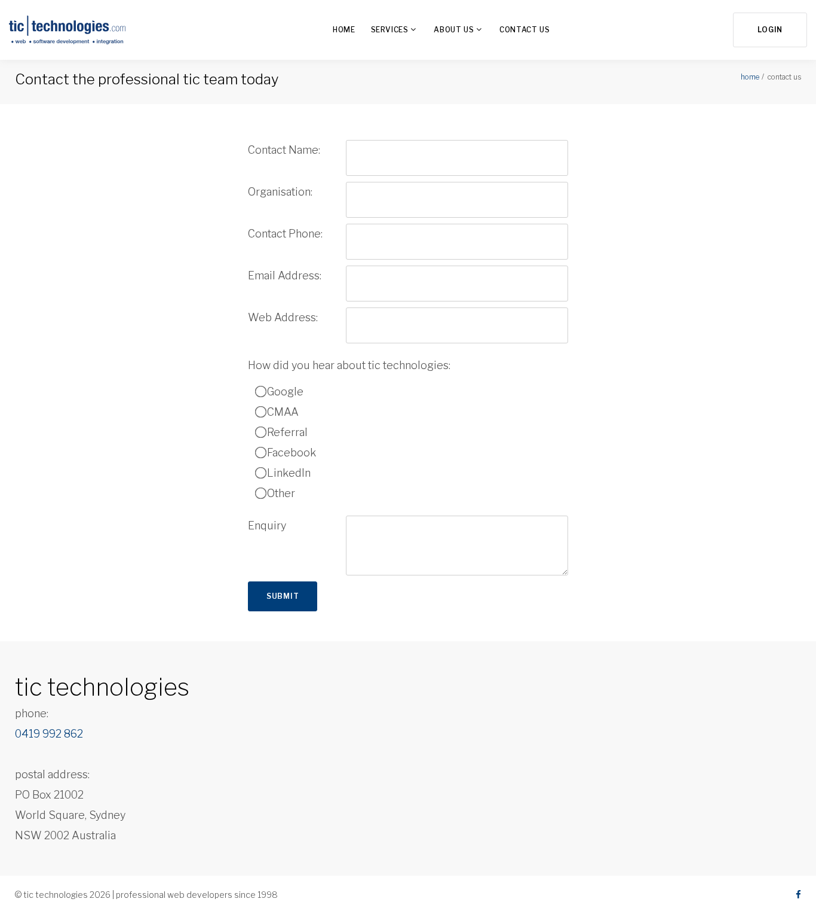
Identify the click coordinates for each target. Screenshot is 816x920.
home (344, 29)
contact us (524, 29)
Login (770, 29)
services (390, 29)
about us (454, 29)
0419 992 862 (49, 733)
